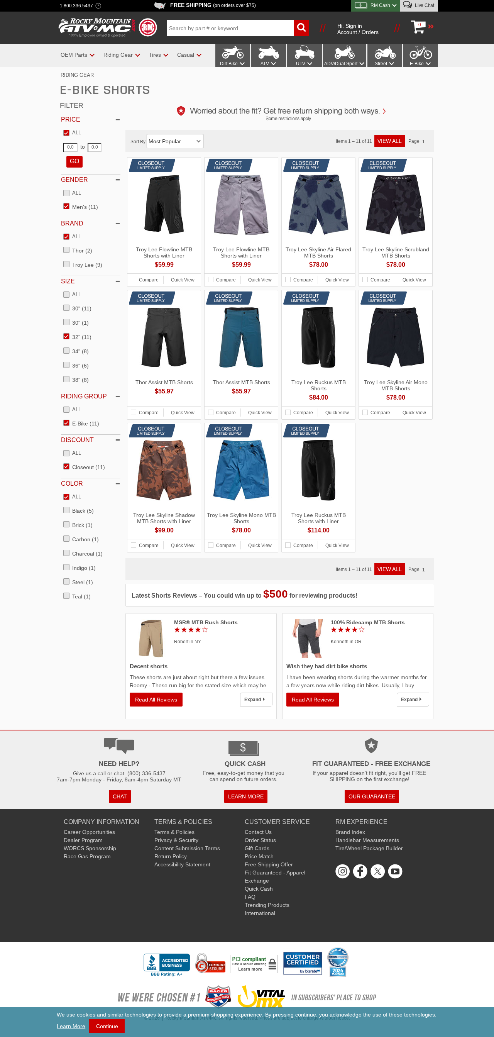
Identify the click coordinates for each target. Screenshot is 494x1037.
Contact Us (258, 832)
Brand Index (350, 832)
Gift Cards (257, 848)
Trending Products (267, 905)
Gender (74, 179)
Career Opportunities (89, 832)
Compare (149, 280)
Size (68, 281)
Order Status (260, 840)
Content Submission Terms (187, 848)
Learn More (71, 1026)
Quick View (183, 280)
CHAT (120, 796)
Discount (77, 440)
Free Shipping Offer (269, 864)
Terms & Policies (174, 832)
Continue (107, 1026)
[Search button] (301, 28)
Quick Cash (259, 889)
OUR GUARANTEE (372, 796)
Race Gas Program (87, 856)
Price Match (259, 856)
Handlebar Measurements (367, 840)
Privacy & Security (176, 840)
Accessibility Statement (182, 864)
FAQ (250, 897)
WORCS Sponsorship (90, 848)
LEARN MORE (246, 796)
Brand (72, 223)
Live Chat (424, 5)
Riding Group (84, 396)
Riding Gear (77, 75)
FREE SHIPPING (213, 5)
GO (74, 161)
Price (70, 119)
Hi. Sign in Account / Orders (358, 29)
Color (72, 483)
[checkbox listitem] (72, 133)
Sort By (138, 141)
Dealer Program (83, 840)
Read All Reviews (156, 699)
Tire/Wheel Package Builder (369, 848)
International (260, 913)
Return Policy (170, 856)
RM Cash (380, 5)
